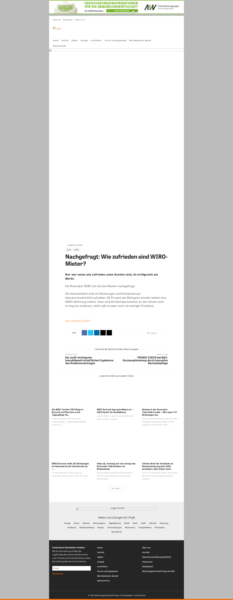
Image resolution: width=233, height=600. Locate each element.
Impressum (147, 561)
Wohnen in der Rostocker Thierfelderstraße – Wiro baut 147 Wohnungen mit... (159, 412)
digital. (100, 557)
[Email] (103, 332)
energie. (101, 561)
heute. (100, 547)
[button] (180, 43)
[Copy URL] (109, 332)
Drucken (152, 333)
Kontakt (146, 552)
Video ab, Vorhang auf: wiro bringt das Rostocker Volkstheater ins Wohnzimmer (116, 466)
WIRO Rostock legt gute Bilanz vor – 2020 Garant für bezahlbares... (115, 411)
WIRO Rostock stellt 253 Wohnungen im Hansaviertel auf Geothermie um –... (70, 466)
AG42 (68, 249)
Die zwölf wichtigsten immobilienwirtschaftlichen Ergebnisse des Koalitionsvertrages (89, 360)
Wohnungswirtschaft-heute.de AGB (158, 571)
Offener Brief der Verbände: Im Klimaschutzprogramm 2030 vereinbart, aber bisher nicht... (157, 466)
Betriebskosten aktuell (107, 576)
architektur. (102, 566)
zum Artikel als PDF (77, 321)
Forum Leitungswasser (107, 571)
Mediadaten (147, 566)
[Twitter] (90, 332)
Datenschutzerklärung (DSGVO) (156, 557)
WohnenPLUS (103, 580)
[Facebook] (84, 332)
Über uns (146, 547)
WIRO (76, 249)
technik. (101, 552)
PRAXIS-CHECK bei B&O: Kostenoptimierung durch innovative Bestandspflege (145, 360)
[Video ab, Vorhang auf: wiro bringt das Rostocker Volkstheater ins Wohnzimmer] (116, 447)
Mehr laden (116, 488)
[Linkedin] (97, 332)
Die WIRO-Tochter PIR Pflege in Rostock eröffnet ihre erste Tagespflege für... (67, 412)
